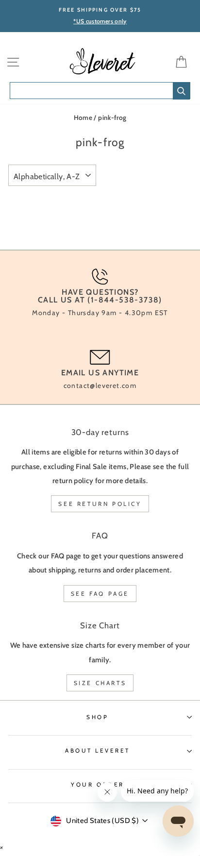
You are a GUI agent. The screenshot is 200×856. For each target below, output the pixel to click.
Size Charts (100, 683)
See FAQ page (100, 593)
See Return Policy (99, 503)
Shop (97, 717)
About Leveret (97, 750)
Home (83, 117)
